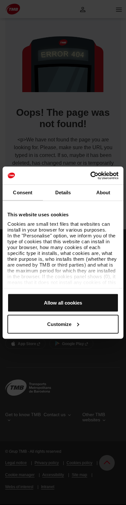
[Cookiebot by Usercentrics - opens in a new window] (91, 175)
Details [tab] (63, 192)
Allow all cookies (63, 303)
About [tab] (103, 192)
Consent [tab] (22, 192)
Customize (59, 324)
